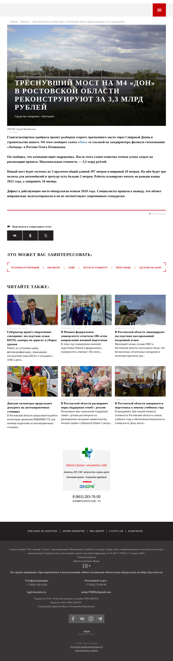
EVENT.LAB (116, 531)
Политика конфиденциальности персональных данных (86, 649)
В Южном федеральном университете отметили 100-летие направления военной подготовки (84, 336)
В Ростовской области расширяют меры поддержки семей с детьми (84, 405)
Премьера (53, 267)
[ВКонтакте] (14, 235)
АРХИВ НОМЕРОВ (73, 531)
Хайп (71, 267)
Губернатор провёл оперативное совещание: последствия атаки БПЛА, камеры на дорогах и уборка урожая (32, 338)
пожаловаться (159, 213)
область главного (95, 267)
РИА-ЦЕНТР (97, 531)
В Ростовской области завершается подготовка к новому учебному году (139, 405)
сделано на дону (150, 267)
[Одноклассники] (30, 235)
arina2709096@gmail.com (96, 592)
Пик (83, 142)
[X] (45, 235)
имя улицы (123, 267)
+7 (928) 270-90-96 (95, 584)
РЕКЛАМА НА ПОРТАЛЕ (42, 531)
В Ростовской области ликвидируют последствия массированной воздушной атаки (140, 336)
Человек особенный (25, 267)
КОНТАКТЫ (135, 531)
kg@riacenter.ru (36, 592)
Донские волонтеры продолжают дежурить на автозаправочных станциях (29, 407)
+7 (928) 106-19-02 (36, 584)
